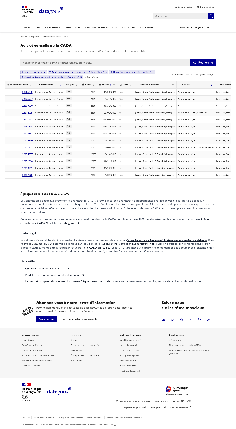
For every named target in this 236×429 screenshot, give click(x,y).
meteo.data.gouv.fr (129, 345)
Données (26, 27)
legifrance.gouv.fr (134, 407)
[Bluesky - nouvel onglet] (181, 319)
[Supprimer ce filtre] (106, 72)
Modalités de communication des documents (53, 275)
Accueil (23, 36)
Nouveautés (128, 27)
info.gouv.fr (157, 407)
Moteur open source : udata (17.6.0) (185, 345)
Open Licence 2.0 (105, 424)
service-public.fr (179, 407)
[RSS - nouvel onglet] (208, 319)
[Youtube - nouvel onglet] (190, 319)
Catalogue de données (32, 350)
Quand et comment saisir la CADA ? (47, 268)
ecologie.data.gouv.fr (130, 355)
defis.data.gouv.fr (128, 360)
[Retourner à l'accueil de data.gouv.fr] (51, 11)
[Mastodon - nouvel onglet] (172, 319)
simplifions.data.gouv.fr (130, 340)
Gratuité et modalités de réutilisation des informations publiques (167, 240)
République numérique (34, 244)
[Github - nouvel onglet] (199, 319)
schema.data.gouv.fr (31, 365)
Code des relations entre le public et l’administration (119, 244)
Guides (74, 340)
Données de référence (32, 345)
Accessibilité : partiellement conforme (124, 417)
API (38, 27)
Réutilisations (52, 27)
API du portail (175, 340)
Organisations (72, 27)
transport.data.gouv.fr (130, 350)
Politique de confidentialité (70, 417)
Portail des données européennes (37, 360)
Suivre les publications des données (38, 355)
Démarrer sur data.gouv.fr (99, 27)
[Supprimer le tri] (44, 72)
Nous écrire (146, 27)
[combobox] (183, 16)
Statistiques (76, 360)
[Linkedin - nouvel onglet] (163, 319)
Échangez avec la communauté (85, 355)
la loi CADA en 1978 (95, 247)
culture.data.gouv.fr (129, 365)
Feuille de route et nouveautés (85, 345)
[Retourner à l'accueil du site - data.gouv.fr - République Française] (59, 392)
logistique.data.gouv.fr (130, 370)
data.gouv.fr (69, 223)
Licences (26, 417)
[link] (183, 7)
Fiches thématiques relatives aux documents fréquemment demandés (68, 281)
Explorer (35, 36)
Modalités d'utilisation (44, 417)
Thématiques (28, 340)
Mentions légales (94, 417)
